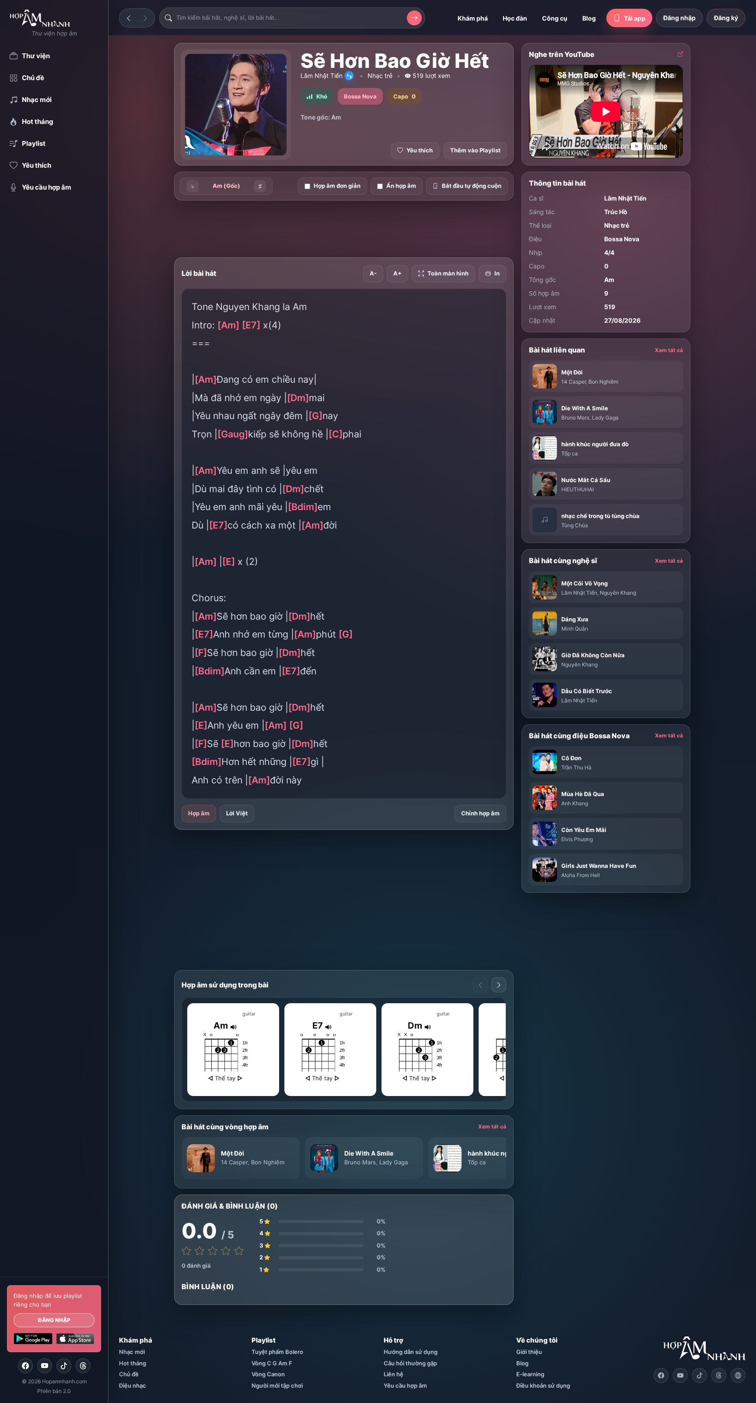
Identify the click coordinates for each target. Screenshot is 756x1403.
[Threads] (83, 1365)
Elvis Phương (577, 839)
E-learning (530, 1374)
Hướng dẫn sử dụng (411, 1351)
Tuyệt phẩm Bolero (277, 1351)
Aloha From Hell (580, 875)
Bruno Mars (360, 1162)
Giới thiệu (529, 1351)
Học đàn (515, 18)
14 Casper (234, 1162)
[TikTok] (63, 1365)
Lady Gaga (393, 1162)
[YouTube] (44, 1365)
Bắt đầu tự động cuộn (471, 185)
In (497, 273)
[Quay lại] (128, 18)
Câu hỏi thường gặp (410, 1363)
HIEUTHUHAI (577, 489)
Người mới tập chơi (277, 1385)
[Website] (738, 1375)
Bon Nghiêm (267, 1162)
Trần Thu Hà (576, 767)
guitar (249, 1014)
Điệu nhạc (132, 1385)
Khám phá (473, 18)
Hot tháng (132, 1363)
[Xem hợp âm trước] (480, 984)
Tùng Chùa (574, 525)
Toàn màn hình (448, 273)
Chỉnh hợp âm (480, 813)
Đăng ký (726, 17)
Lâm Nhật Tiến (322, 75)
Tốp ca (477, 1162)
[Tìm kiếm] (414, 18)
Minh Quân (574, 628)
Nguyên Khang (618, 592)
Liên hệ (393, 1374)
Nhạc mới (132, 1351)
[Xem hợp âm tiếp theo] (498, 984)
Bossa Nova (621, 239)
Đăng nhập (54, 1320)
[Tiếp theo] (145, 18)
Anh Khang (574, 803)
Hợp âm (199, 813)
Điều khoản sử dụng (543, 1385)
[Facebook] (25, 1365)
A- (373, 273)
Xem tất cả (492, 1126)
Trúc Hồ (615, 211)
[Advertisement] (344, 229)
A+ (397, 273)
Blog (589, 18)
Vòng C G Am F (272, 1363)
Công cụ (554, 18)
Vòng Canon (268, 1374)
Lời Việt (237, 813)
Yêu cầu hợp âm (405, 1385)
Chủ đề (129, 1374)
